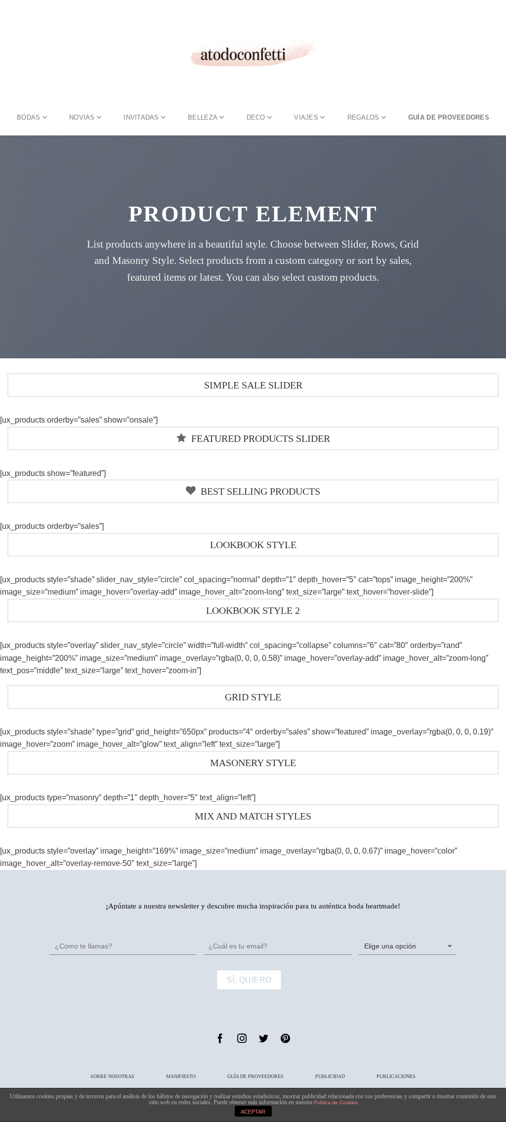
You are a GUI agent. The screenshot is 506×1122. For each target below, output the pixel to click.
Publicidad (330, 1076)
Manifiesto (181, 1076)
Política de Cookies (336, 1102)
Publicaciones (396, 1076)
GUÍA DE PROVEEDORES (448, 117)
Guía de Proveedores (255, 1076)
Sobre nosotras (112, 1076)
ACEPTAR (253, 1112)
